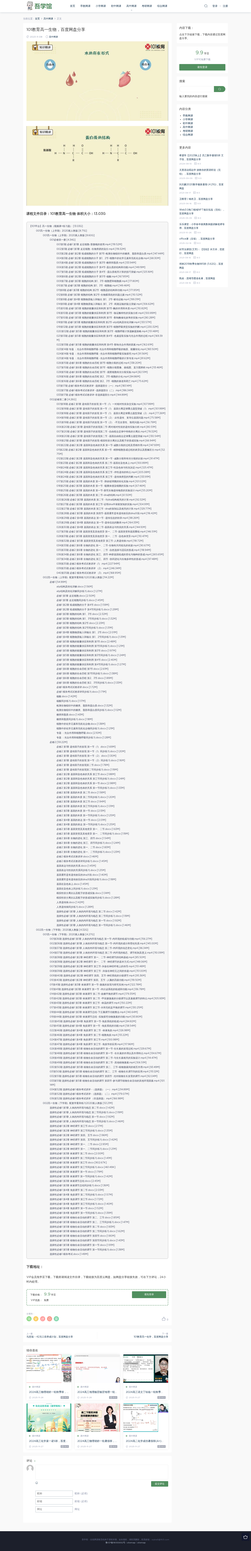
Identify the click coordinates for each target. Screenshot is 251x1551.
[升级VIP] (245, 1537)
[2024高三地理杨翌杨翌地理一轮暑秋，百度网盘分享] (97, 1368)
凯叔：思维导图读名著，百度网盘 (197, 278)
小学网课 (101, 6)
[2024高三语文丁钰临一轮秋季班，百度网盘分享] (145, 1368)
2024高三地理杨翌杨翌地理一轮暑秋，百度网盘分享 (96, 1392)
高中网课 (131, 6)
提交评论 (159, 1484)
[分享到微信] (29, 1318)
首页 (72, 6)
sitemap (131, 1543)
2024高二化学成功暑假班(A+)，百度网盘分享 (145, 1441)
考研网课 (147, 6)
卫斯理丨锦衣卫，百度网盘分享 (196, 199)
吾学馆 (40, 6)
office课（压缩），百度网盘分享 (197, 239)
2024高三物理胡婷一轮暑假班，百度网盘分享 (96, 1441)
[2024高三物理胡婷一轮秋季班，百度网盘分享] (48, 1368)
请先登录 (149, 1294)
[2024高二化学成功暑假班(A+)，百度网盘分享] (145, 1417)
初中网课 (116, 6)
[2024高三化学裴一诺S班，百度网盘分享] (48, 1417)
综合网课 (162, 6)
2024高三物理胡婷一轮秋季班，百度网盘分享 (48, 1392)
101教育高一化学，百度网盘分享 (151, 1337)
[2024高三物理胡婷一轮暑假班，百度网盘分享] (97, 1417)
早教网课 (85, 6)
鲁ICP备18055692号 (115, 1543)
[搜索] (206, 5)
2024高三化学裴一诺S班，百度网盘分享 (48, 1441)
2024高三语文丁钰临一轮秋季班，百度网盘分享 (143, 1392)
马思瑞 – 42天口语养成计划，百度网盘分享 (49, 1337)
